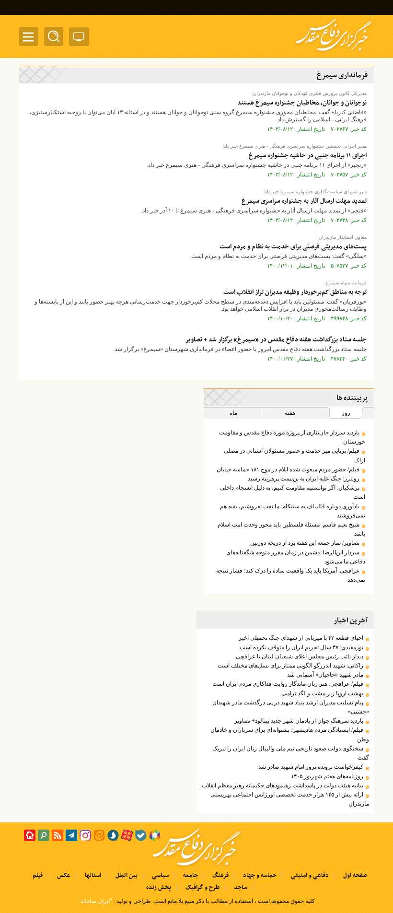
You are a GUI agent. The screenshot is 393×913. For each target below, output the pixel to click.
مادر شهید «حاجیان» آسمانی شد (325, 674)
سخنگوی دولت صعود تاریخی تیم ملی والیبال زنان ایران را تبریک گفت (290, 753)
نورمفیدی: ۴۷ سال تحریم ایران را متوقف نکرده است (301, 647)
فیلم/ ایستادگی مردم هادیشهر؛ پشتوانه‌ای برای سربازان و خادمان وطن (289, 734)
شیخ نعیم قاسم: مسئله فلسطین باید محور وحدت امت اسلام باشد (291, 529)
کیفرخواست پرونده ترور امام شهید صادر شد (310, 766)
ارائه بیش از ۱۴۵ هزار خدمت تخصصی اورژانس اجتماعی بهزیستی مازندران (289, 799)
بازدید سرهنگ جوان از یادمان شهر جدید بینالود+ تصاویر (298, 720)
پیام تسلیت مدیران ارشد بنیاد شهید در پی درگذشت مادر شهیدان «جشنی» (290, 707)
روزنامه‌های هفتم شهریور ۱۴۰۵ (327, 776)
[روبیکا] (155, 835)
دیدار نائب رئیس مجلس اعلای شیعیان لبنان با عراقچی (299, 656)
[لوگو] (334, 52)
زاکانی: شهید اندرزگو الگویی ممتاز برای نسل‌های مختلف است (290, 665)
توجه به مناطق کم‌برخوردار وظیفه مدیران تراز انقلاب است (295, 292)
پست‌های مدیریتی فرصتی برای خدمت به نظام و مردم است (293, 246)
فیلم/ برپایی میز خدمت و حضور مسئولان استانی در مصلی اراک (294, 455)
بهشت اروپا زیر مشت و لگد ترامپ (322, 693)
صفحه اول (355, 875)
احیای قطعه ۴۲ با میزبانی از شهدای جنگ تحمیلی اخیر (301, 637)
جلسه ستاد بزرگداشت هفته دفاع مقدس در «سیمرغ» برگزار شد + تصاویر (276, 339)
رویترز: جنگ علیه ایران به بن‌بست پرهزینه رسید (303, 478)
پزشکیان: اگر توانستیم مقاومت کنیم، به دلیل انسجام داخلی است (292, 492)
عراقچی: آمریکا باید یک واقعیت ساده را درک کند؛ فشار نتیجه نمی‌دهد (290, 575)
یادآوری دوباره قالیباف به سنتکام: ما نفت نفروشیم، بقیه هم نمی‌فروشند (292, 511)
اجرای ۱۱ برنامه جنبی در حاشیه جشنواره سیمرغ (308, 155)
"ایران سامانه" (95, 901)
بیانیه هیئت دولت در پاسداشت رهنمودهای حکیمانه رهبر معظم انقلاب (282, 785)
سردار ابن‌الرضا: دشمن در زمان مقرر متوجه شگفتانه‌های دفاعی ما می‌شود (295, 557)
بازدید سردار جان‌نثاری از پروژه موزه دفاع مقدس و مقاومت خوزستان (292, 437)
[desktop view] (79, 39)
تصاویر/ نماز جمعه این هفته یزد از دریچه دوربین (304, 542)
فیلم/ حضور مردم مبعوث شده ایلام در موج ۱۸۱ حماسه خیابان (288, 469)
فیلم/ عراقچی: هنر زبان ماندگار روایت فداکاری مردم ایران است (287, 683)
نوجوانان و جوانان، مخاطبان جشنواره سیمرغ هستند (302, 102)
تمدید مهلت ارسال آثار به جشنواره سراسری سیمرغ (304, 201)
